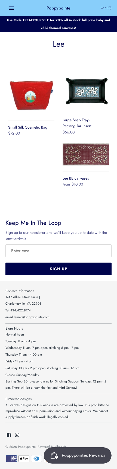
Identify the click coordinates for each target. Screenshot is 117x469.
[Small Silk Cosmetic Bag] (31, 95)
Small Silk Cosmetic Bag (27, 127)
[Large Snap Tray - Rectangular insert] (86, 91)
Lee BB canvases (76, 178)
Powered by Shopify (52, 446)
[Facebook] (9, 435)
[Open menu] (11, 8)
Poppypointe (26, 446)
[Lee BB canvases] (86, 154)
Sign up (58, 269)
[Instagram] (17, 435)
